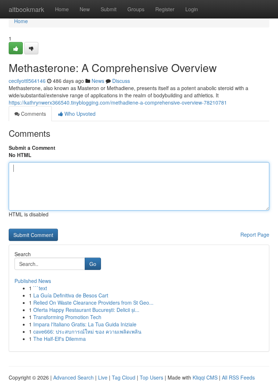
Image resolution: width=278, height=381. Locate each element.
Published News (32, 280)
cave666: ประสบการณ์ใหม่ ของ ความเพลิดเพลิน (87, 331)
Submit (109, 9)
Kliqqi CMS (205, 377)
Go (92, 263)
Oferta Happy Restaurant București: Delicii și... (86, 309)
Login (191, 9)
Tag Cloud (123, 377)
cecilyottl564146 (27, 80)
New (85, 9)
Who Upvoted (79, 113)
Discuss (121, 80)
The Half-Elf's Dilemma (59, 338)
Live (103, 377)
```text (40, 288)
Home (62, 9)
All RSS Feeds (238, 377)
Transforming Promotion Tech (67, 317)
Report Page (254, 234)
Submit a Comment (32, 147)
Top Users (151, 377)
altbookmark (26, 9)
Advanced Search (73, 377)
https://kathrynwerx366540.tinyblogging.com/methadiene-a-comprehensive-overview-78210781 (118, 102)
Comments (33, 113)
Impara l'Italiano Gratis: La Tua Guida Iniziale (84, 324)
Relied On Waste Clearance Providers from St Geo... (93, 302)
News (98, 80)
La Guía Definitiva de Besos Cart (70, 295)
